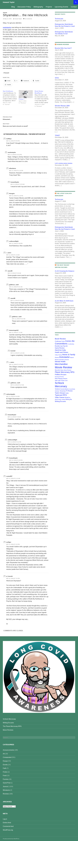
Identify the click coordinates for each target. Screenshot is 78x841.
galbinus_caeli (14, 284)
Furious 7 (21, 99)
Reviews (6, 794)
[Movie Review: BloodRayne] (43, 98)
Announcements (8, 750)
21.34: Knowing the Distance (64, 271)
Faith (61, 346)
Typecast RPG (61, 395)
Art (4, 754)
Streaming (62, 391)
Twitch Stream (60, 393)
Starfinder (57, 391)
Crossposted (7, 757)
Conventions (61, 343)
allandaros (12, 168)
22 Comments (28, 18)
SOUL (57, 78)
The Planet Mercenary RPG (12, 726)
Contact (74, 7)
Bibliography (38, 7)
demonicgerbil (13, 330)
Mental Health (60, 362)
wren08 (10, 271)
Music (62, 370)
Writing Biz (69, 399)
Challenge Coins (60, 341)
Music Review (67, 370)
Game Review (59, 348)
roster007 (9, 476)
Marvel (72, 357)
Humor (57, 357)
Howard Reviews (63, 44)
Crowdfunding (71, 344)
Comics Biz (70, 341)
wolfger (8, 542)
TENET (57, 135)
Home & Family (68, 355)
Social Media (72, 389)
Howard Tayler (9, 2)
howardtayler (15, 182)
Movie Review (63, 367)
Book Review (60, 339)
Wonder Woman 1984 (62, 106)
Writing (63, 399)
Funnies (5, 779)
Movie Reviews (8, 730)
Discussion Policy (24, 7)
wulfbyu (9, 138)
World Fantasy (58, 399)
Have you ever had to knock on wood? (15, 125)
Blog (13, 7)
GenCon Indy (60, 350)
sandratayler (7, 27)
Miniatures (6, 790)
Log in (5, 819)
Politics (57, 374)
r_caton (8, 252)
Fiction (5, 772)
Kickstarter (64, 357)
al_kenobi (9, 576)
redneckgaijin (10, 394)
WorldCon (67, 397)
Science (57, 389)
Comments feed (8, 826)
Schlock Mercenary (9, 719)
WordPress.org (8, 830)
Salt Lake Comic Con (61, 380)
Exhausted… (7, 118)
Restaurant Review (59, 376)
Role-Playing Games (61, 378)
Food (4, 775)
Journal (5, 12)
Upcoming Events (61, 7)
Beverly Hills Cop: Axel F (63, 48)
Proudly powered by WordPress (11, 838)
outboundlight (14, 241)
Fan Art (65, 346)
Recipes (63, 374)
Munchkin (57, 370)
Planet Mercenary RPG (64, 372)
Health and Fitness (61, 352)
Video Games (59, 397)
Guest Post (6, 783)
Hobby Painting (58, 354)
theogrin (12, 193)
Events (57, 346)
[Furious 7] (26, 94)
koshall (13, 351)
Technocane (59, 18)
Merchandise (61, 364)
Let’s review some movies (63, 163)
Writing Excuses (60, 401)
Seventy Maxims (64, 389)
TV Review (69, 391)
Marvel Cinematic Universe (62, 359)
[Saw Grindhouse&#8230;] (11, 97)
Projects (49, 7)
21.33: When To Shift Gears (64, 301)
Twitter (67, 393)
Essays (5, 761)
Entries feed (7, 822)
